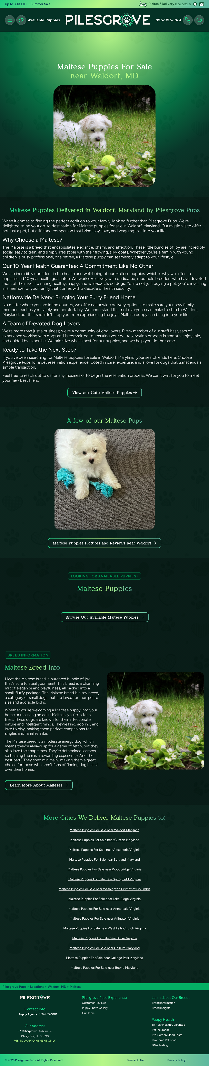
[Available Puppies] (21, 20)
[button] (195, 4)
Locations (37, 987)
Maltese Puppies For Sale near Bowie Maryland (104, 968)
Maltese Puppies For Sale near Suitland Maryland (104, 859)
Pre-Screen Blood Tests (167, 1035)
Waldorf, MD (57, 987)
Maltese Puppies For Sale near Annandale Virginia (104, 909)
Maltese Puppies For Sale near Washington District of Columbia (104, 889)
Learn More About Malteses (36, 785)
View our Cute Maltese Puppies (102, 392)
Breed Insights (161, 1008)
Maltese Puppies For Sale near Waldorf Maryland (104, 830)
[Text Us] (199, 20)
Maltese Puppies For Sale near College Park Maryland (104, 958)
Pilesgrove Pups (14, 987)
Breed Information (163, 1003)
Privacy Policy (176, 1060)
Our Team (88, 1013)
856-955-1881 (168, 20)
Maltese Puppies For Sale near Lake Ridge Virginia (104, 899)
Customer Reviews (94, 1003)
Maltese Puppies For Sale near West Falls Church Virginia (104, 928)
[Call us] (188, 20)
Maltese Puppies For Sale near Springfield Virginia (104, 879)
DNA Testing (160, 1045)
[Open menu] (10, 20)
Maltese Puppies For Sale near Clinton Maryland (104, 840)
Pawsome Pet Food (164, 1040)
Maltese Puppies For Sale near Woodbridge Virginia (104, 869)
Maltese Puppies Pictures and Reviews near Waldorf (103, 543)
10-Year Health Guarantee (168, 1024)
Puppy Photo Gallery (95, 1008)
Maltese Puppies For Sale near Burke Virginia (104, 938)
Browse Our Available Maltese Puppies (102, 617)
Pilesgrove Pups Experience (104, 997)
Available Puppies (44, 20)
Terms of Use (135, 1060)
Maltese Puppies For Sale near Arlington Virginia (104, 918)
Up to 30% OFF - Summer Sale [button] (27, 4)
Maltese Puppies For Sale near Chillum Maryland (105, 948)
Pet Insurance (161, 1030)
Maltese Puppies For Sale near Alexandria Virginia (104, 850)
